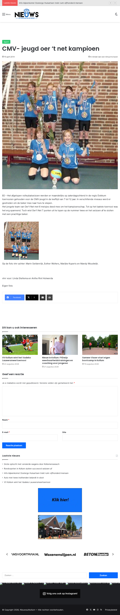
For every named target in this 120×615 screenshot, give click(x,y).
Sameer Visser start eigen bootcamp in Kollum (96, 359)
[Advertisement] (60, 31)
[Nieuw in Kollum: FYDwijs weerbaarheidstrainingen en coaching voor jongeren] (60, 345)
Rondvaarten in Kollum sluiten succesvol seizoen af (28, 468)
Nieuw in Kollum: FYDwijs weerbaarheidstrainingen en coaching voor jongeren (57, 360)
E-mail (6, 432)
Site (64, 432)
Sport (6, 42)
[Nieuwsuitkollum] (27, 14)
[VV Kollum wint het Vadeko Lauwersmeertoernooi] (20, 345)
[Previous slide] (7, 554)
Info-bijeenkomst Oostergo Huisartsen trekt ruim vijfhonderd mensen (36, 473)
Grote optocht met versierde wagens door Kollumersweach (31, 464)
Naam (5, 420)
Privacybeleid (111, 610)
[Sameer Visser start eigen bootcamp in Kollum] (100, 345)
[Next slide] (113, 554)
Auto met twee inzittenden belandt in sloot (39, 3)
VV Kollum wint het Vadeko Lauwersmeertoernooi (16, 359)
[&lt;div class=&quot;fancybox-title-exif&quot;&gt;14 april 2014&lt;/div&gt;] (21, 241)
